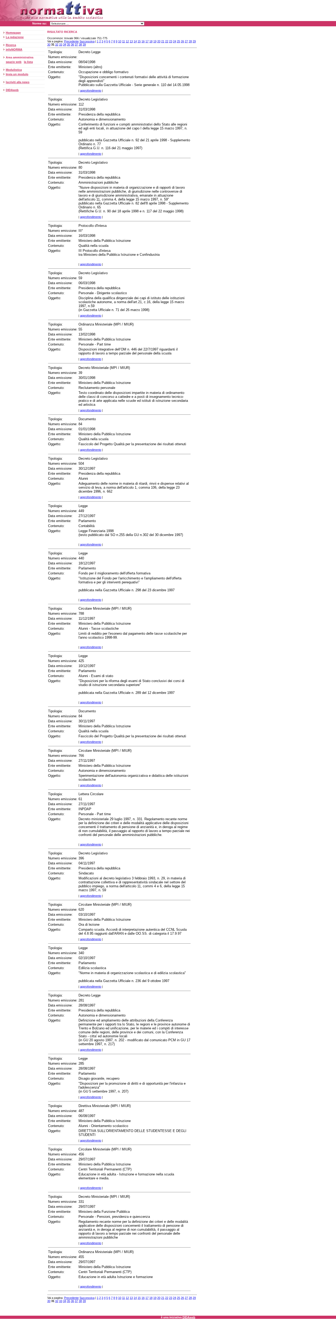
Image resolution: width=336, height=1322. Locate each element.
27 (186, 41)
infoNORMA (14, 49)
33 (60, 44)
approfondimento (90, 90)
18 (151, 41)
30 (48, 44)
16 (143, 41)
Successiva (87, 41)
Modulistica (14, 69)
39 (84, 44)
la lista (28, 61)
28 (190, 41)
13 (131, 41)
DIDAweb (12, 90)
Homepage (13, 32)
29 (194, 41)
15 (139, 41)
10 (119, 41)
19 (154, 41)
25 (178, 41)
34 (64, 44)
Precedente (71, 41)
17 (147, 41)
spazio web (14, 61)
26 (182, 41)
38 (80, 44)
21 (162, 41)
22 (166, 41)
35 (68, 44)
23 (170, 41)
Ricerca (11, 45)
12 (127, 41)
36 (72, 44)
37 (76, 44)
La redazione (15, 37)
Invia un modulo (17, 74)
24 (174, 41)
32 (56, 44)
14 (135, 41)
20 (158, 41)
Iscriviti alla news (17, 82)
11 (123, 41)
